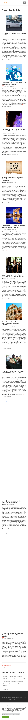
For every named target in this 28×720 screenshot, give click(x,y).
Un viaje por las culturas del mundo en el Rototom (11, 501)
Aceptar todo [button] (5, 717)
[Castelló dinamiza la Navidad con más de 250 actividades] (14, 119)
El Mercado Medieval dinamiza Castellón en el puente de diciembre (12, 179)
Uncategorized (15, 154)
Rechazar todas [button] (16, 714)
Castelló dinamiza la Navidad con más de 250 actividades (13, 130)
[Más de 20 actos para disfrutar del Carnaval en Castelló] (14, 72)
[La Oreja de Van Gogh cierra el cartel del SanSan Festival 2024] (14, 264)
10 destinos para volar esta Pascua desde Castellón (14, 678)
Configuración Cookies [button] (6, 714)
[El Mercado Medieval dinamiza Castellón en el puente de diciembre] (14, 167)
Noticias (9, 59)
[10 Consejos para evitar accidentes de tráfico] (14, 23)
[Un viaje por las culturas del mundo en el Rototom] (14, 449)
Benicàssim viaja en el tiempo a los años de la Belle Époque (13, 371)
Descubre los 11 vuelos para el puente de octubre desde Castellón (12, 323)
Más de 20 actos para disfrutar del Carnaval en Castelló (14, 83)
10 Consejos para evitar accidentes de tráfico (14, 34)
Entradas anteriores (7, 665)
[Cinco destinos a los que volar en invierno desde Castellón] (14, 215)
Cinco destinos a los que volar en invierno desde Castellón (13, 226)
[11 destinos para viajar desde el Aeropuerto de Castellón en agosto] (14, 582)
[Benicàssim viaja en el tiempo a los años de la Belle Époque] (14, 361)
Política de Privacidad (14, 699)
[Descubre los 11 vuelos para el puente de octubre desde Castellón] (14, 311)
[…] (19, 57)
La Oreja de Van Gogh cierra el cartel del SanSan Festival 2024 (13, 275)
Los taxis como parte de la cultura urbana (12, 676)
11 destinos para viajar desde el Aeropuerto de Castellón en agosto (12, 635)
